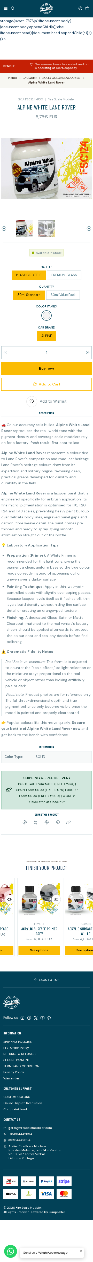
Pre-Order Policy (16, 1048)
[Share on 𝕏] (36, 823)
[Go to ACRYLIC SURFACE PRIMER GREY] (32, 900)
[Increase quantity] (87, 352)
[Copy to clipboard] (68, 823)
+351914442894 (20, 1134)
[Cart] (87, 8)
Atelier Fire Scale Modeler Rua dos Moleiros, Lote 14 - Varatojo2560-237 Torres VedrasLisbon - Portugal (36, 1152)
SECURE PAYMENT (16, 1060)
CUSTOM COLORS (16, 1097)
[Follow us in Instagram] (22, 1018)
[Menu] (6, 8)
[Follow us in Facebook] (29, 1018)
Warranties (11, 1078)
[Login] (80, 8)
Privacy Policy (13, 1072)
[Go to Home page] (46, 8)
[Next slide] (88, 228)
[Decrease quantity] (5, 352)
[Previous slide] (5, 228)
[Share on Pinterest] (57, 823)
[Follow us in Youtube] (42, 1018)
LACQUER (30, 78)
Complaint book (15, 1109)
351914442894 (19, 1140)
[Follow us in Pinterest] (49, 1018)
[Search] (13, 8)
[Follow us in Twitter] (36, 1018)
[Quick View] (49, 899)
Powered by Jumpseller (48, 1212)
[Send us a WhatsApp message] (10, 1251)
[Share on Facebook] (25, 823)
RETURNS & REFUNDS (19, 1054)
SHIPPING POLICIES (17, 1042)
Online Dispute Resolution (22, 1103)
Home (12, 78)
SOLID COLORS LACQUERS (61, 78)
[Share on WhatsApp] (47, 823)
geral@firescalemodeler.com (30, 1128)
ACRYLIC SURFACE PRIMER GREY (32, 931)
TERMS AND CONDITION (21, 1066)
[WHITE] (46, 315)
